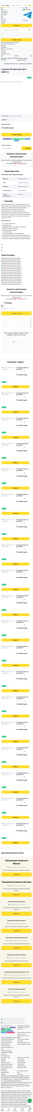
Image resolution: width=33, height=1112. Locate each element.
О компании (4, 11)
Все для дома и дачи (6, 1067)
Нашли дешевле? (5, 124)
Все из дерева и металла (24, 1044)
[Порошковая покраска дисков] (16, 905)
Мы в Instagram (10, 1032)
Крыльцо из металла (6, 1065)
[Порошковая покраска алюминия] (16, 958)
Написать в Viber (7, 139)
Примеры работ (5, 1072)
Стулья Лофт (20, 1060)
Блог (2, 18)
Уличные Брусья (5, 1044)
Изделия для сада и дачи (11, 63)
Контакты (3, 21)
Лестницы (20, 1040)
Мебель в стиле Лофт (7, 49)
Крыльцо (3, 45)
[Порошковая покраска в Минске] (16, 867)
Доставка (3, 14)
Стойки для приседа (6, 1050)
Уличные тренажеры (6, 1042)
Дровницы (4, 47)
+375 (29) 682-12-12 (9, 59)
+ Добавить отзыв (16, 313)
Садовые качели (5, 54)
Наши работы (4, 13)
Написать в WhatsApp (18, 139)
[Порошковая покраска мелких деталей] (17, 941)
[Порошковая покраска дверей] (16, 992)
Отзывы (3, 19)
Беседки (3, 50)
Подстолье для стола (23, 1042)
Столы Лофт (20, 1059)
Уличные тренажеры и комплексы (10, 42)
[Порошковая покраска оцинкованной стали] (16, 975)
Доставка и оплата (22, 1070)
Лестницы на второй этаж (8, 44)
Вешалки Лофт (21, 1065)
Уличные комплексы (6, 1040)
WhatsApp (27, 9)
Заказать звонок (16, 39)
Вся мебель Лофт (22, 1067)
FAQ (2, 16)
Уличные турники (5, 1045)
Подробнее (16, 874)
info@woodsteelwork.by (23, 1025)
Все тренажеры (5, 1055)
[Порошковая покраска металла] (17, 886)
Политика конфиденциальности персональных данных (15, 1091)
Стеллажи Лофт (21, 1062)
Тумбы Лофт (20, 1064)
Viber (26, 7)
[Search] (31, 56)
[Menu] (2, 56)
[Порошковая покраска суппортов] (16, 923)
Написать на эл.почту (23, 1035)
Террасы (3, 52)
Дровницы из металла (7, 1064)
